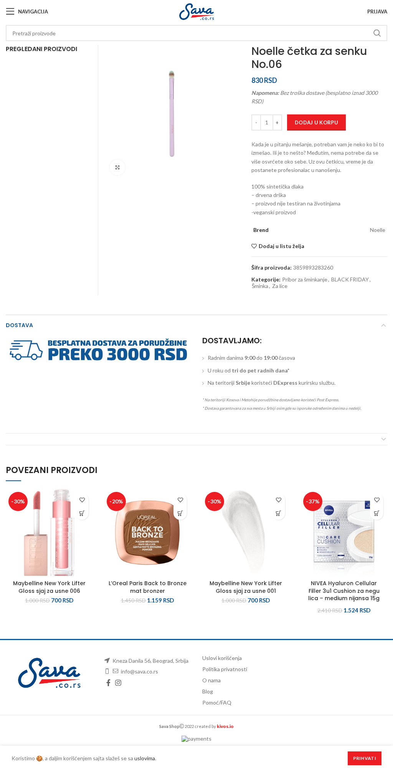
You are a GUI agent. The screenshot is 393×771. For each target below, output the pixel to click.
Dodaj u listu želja (281, 246)
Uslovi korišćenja (222, 658)
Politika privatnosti (224, 669)
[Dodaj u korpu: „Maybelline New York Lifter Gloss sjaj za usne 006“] (82, 513)
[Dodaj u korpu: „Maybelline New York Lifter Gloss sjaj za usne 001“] (278, 513)
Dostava (19, 325)
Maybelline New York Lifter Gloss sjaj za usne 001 (246, 587)
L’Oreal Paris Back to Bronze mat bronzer (148, 587)
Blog (207, 691)
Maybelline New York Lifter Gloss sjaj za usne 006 (49, 587)
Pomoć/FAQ (216, 702)
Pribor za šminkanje (304, 279)
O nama (211, 680)
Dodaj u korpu (316, 122)
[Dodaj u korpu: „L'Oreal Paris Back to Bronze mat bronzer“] (180, 513)
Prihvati (364, 758)
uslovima (144, 758)
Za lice (279, 286)
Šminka (260, 286)
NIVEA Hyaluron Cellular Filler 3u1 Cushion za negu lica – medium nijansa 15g (344, 590)
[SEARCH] (376, 33)
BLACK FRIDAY (350, 279)
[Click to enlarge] (117, 167)
